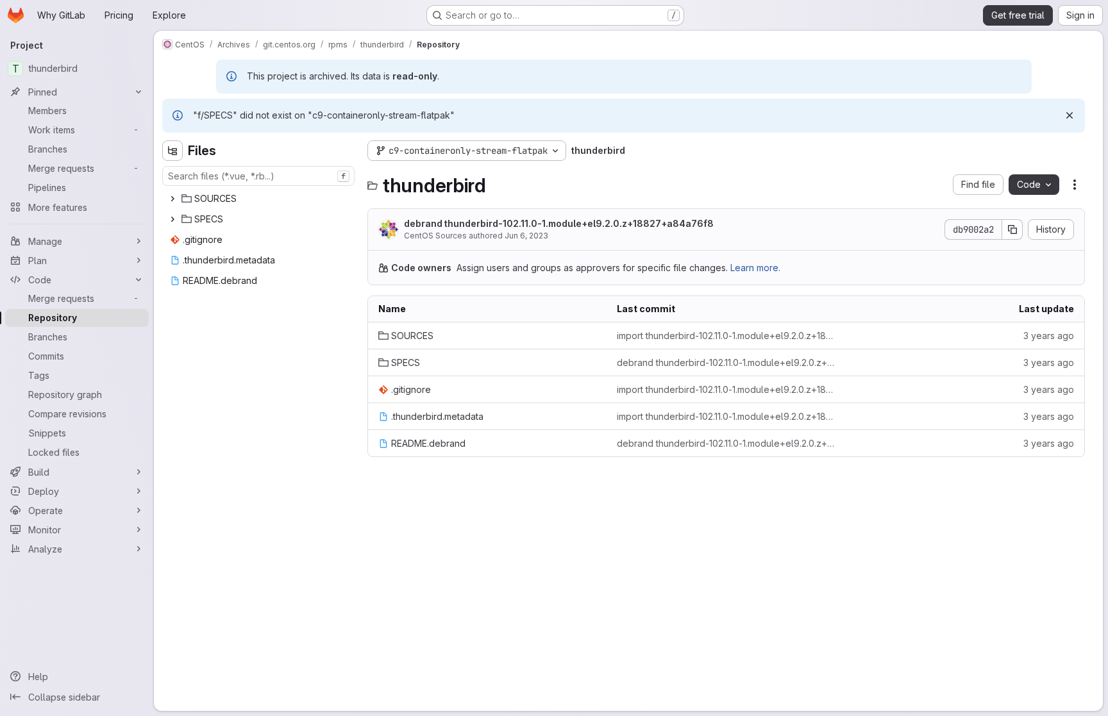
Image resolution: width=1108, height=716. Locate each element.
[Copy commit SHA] (1012, 229)
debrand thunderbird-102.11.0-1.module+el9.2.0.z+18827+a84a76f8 (559, 223)
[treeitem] (260, 198)
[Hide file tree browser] (172, 150)
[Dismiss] (1069, 115)
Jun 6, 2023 (526, 235)
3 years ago (1048, 335)
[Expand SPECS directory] (172, 219)
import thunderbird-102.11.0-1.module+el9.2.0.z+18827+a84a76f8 (726, 335)
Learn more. (755, 267)
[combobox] (258, 176)
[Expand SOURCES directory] (172, 198)
